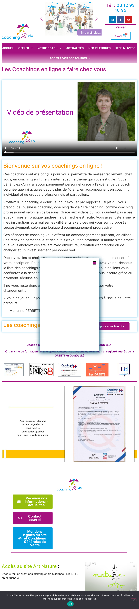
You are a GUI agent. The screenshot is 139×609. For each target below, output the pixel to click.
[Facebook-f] (120, 19)
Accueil (8, 48)
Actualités (75, 48)
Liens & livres (125, 48)
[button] (41, 18)
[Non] (133, 599)
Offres (23, 48)
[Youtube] (128, 19)
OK (70, 604)
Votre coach (47, 48)
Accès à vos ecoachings (68, 58)
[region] (69, 19)
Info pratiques (99, 48)
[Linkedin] (112, 19)
